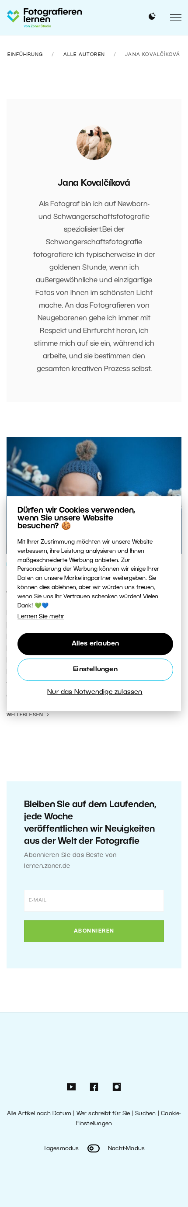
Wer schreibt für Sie (103, 1113)
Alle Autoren (84, 54)
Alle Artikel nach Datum (39, 1113)
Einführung (25, 54)
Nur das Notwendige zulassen (94, 692)
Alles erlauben (95, 644)
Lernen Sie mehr (40, 617)
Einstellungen (95, 669)
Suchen (145, 1113)
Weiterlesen (26, 715)
